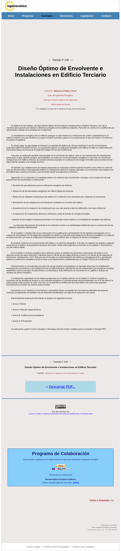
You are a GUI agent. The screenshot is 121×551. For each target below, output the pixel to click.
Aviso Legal (33, 546)
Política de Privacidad (56, 546)
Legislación (87, 16)
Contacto (106, 16)
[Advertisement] (76, 5)
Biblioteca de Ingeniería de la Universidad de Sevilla (64, 373)
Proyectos (27, 16)
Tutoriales (46, 16)
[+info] (76, 483)
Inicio (11, 16)
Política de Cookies (83, 546)
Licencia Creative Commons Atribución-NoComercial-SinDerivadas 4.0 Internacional (61, 414)
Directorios (66, 16)
